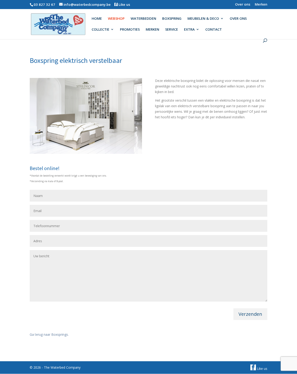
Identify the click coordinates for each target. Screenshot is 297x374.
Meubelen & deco (203, 19)
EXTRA (189, 30)
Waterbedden (143, 19)
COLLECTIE (100, 30)
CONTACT (213, 30)
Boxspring (171, 19)
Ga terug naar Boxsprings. (49, 334)
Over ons (242, 4)
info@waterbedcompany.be (87, 4)
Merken (261, 4)
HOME (97, 19)
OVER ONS (238, 19)
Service (171, 30)
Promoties (130, 30)
